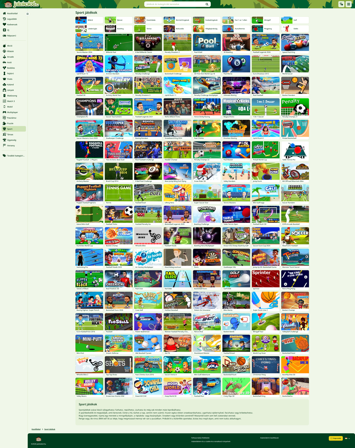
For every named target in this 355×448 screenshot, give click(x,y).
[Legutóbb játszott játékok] (341, 4)
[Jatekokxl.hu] (21, 4)
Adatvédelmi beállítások (269, 438)
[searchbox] (177, 4)
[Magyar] (348, 438)
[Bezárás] (27, 14)
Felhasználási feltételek (200, 438)
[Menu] (349, 4)
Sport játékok (49, 429)
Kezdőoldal (36, 429)
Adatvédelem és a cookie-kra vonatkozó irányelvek (210, 441)
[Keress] (207, 4)
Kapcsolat (337, 438)
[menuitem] (14, 13)
